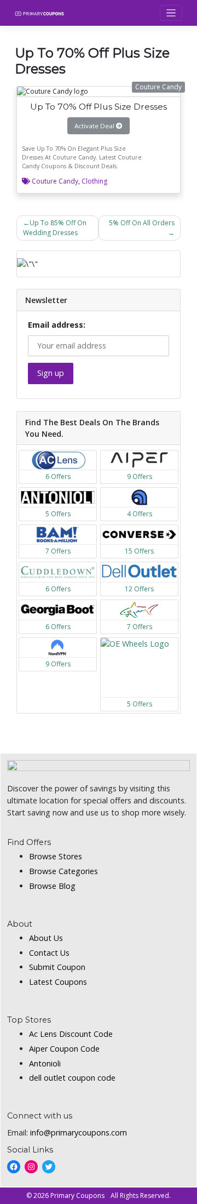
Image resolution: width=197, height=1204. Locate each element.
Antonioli (45, 1063)
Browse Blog (52, 886)
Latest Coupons (58, 982)
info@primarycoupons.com (78, 1132)
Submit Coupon (57, 967)
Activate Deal (95, 126)
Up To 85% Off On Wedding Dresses (54, 227)
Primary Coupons (77, 1195)
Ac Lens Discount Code (71, 1034)
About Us (46, 938)
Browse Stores (55, 856)
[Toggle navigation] (171, 13)
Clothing (94, 181)
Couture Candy (55, 181)
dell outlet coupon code (72, 1077)
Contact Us (49, 953)
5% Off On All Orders (142, 222)
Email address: (56, 324)
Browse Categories (63, 871)
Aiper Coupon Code (64, 1048)
